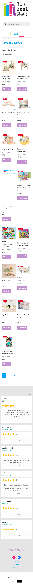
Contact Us (16, 564)
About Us (16, 561)
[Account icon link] (10, 34)
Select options (23, 198)
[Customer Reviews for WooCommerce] (31, 395)
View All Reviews (16, 549)
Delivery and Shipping (16, 570)
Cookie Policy (16, 567)
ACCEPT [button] (19, 581)
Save (5, 62)
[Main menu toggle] (21, 34)
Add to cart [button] (6, 89)
